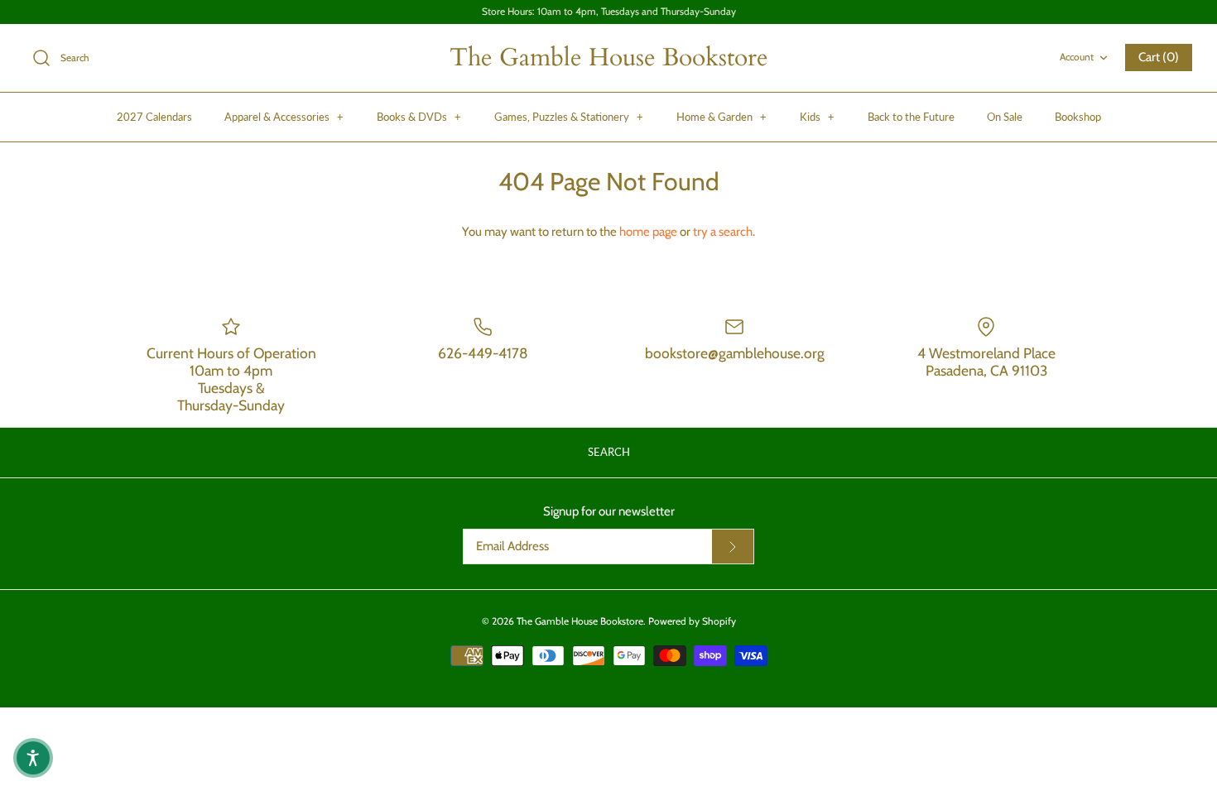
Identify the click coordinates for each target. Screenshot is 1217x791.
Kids (817, 116)
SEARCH (609, 451)
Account (1077, 56)
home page (648, 231)
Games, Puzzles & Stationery (568, 116)
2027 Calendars (154, 116)
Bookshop (1078, 116)
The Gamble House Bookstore (580, 621)
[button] (33, 758)
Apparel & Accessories (284, 116)
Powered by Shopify (692, 621)
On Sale (1004, 116)
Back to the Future (911, 116)
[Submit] (732, 547)
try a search (723, 231)
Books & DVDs (419, 116)
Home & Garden (721, 116)
